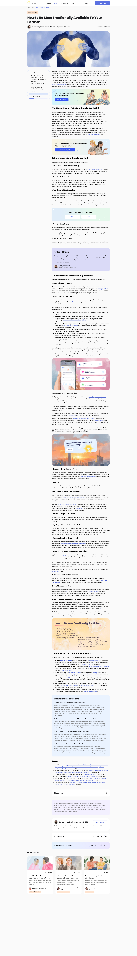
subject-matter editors (93, 807)
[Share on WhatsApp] (105, 836)
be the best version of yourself (67, 504)
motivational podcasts (70, 326)
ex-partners (55, 571)
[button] (73, 3)
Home (28, 7)
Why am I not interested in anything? (74, 320)
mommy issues (87, 664)
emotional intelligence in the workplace (73, 544)
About (49, 3)
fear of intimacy (67, 670)
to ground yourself (93, 592)
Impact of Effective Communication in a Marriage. (82, 776)
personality (79, 508)
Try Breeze (102, 3)
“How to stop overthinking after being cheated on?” (83, 674)
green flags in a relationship (97, 397)
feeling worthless (103, 289)
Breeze (34, 3)
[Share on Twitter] (93, 836)
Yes (72, 217)
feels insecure (98, 421)
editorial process (59, 809)
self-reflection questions (88, 477)
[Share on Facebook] (101, 836)
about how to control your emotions (74, 497)
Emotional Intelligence (59, 84)
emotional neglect (95, 661)
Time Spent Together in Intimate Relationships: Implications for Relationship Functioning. (82, 772)
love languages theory (65, 555)
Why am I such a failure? (88, 685)
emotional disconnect (90, 691)
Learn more (100, 822)
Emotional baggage (75, 672)
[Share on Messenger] (97, 836)
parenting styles (66, 661)
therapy (75, 749)
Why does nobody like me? (69, 685)
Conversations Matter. (90, 774)
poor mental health (94, 135)
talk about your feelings (94, 169)
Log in (86, 3)
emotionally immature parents (99, 666)
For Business (64, 3)
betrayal (96, 672)
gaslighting (72, 415)
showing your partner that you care (84, 419)
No (89, 217)
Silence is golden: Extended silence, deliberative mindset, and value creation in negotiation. (81, 779)
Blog (55, 3)
